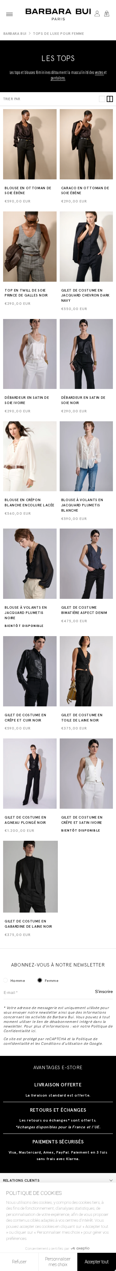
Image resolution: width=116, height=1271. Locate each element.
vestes (99, 73)
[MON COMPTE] (97, 14)
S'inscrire (104, 991)
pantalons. (58, 78)
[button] (9, 14)
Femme (52, 981)
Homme (18, 981)
